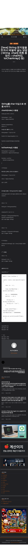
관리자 (14, 61)
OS (3, 489)
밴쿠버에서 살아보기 (7, 501)
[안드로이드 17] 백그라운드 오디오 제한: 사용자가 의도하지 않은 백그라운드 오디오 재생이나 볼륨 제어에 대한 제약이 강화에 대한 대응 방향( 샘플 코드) (14, 399)
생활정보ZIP (5, 503)
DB (4, 482)
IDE (4, 487)
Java (11, 43)
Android (5, 475)
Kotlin (4, 485)
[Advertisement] (14, 14)
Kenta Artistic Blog (15, 542)
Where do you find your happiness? (14, 540)
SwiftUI (5, 477)
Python (5, 480)
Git (3, 492)
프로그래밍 (16, 43)
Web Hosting (6, 491)
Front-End (5, 484)
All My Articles (14, 353)
